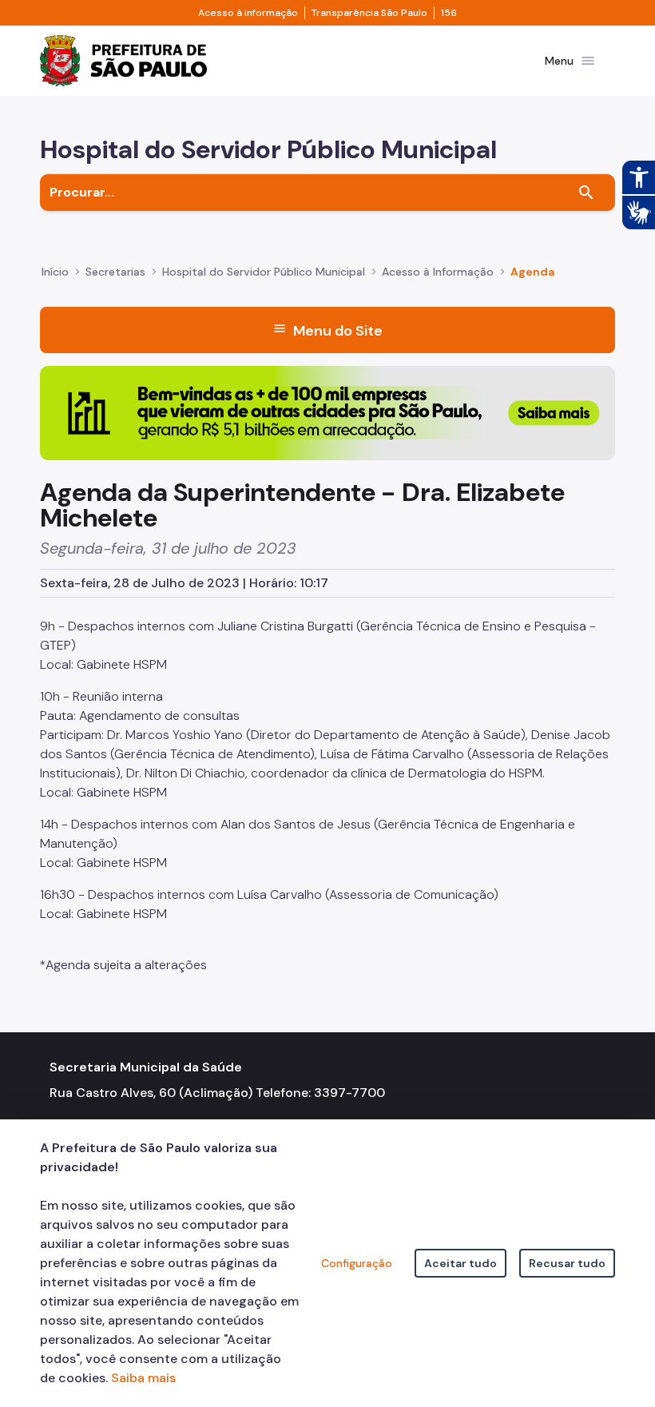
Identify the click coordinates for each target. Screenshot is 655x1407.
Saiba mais (143, 1377)
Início (55, 271)
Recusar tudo (567, 1263)
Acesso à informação (248, 13)
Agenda (532, 271)
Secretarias (115, 271)
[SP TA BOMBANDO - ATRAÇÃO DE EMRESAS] (327, 411)
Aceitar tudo (460, 1263)
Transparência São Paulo (369, 13)
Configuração (356, 1263)
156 (449, 13)
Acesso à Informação (438, 271)
